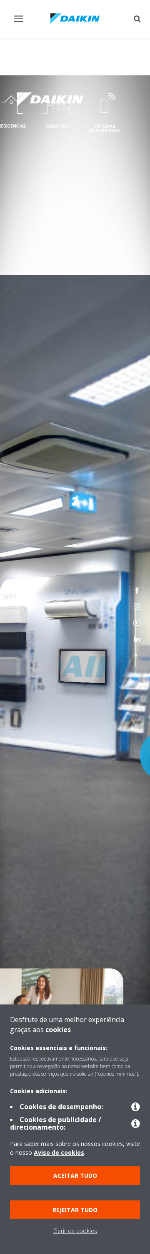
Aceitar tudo (75, 1175)
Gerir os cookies (75, 1231)
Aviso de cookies (59, 1152)
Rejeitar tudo (75, 1210)
